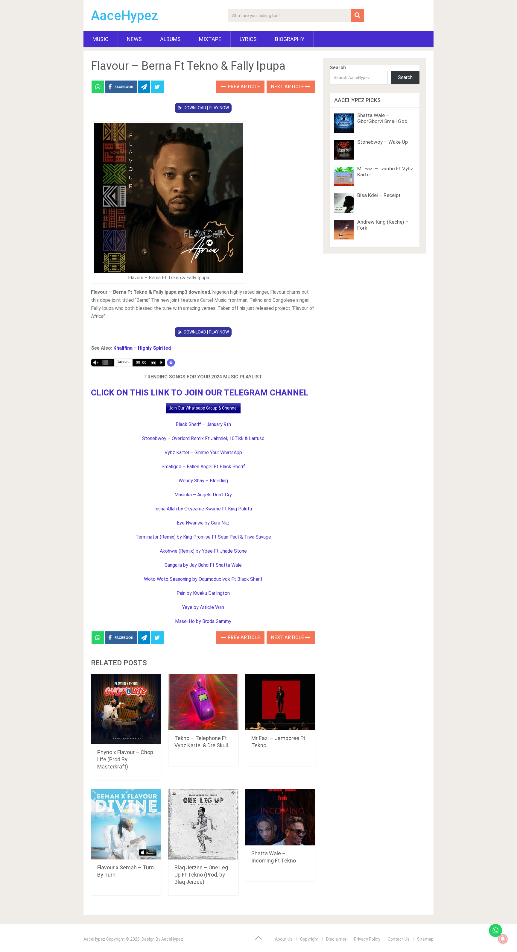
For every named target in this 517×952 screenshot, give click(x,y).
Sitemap (425, 939)
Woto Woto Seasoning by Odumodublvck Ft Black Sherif (203, 579)
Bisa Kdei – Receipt (379, 195)
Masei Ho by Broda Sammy (203, 621)
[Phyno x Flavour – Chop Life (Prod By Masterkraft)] (126, 709)
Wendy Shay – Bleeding (203, 480)
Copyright (309, 939)
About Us (284, 939)
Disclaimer (336, 939)
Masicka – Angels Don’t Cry (203, 495)
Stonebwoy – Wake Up (382, 142)
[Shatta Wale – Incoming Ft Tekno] (280, 817)
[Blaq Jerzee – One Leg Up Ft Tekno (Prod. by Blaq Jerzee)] (203, 824)
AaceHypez (124, 15)
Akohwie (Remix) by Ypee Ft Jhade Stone (203, 551)
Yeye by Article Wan (203, 607)
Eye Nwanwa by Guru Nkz (203, 523)
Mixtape (210, 39)
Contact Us (399, 939)
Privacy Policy (367, 939)
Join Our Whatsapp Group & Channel (203, 408)
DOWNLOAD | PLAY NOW (206, 107)
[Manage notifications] (503, 939)
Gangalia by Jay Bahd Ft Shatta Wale (203, 565)
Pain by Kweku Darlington (203, 593)
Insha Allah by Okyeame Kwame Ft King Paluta (203, 509)
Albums (170, 39)
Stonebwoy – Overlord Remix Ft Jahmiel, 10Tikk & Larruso (203, 438)
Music (100, 39)
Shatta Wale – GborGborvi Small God (382, 118)
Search (338, 67)
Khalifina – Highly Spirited (142, 348)
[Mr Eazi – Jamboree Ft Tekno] (280, 702)
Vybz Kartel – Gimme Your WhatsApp (203, 452)
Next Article (288, 87)
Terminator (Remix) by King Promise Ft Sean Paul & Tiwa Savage (203, 537)
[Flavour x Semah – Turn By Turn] (126, 824)
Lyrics (248, 39)
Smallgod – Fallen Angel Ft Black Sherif (203, 466)
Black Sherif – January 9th (203, 424)
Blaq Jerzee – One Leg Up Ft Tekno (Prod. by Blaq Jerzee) (201, 874)
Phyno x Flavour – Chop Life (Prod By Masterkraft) (125, 759)
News (134, 39)
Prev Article (243, 87)
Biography (289, 39)
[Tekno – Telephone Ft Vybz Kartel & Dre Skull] (203, 702)
